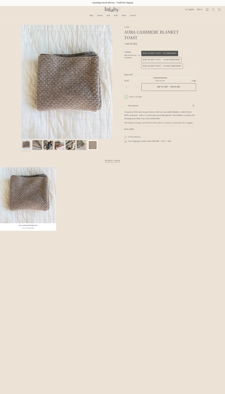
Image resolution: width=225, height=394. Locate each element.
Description (133, 105)
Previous (21, 82)
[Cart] (219, 9)
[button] (91, 16)
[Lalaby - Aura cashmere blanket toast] (28, 195)
